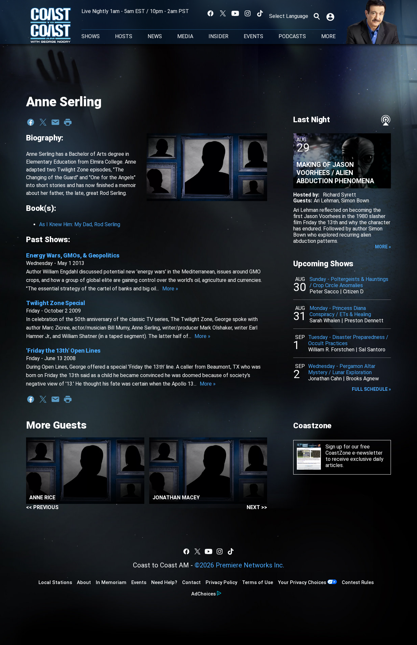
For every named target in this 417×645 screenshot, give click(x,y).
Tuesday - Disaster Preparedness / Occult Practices (348, 340)
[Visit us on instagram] (248, 13)
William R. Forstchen (331, 349)
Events (253, 36)
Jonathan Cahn (325, 378)
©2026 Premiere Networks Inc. (239, 565)
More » (170, 289)
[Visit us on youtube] (235, 13)
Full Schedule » (371, 389)
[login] (331, 16)
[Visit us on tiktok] (260, 13)
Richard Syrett (339, 195)
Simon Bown (355, 201)
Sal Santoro (372, 349)
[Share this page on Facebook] (30, 122)
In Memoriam (111, 582)
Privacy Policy (221, 582)
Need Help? (164, 582)
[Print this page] (67, 122)
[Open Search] (316, 16)
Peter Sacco (324, 291)
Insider (218, 36)
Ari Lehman (326, 201)
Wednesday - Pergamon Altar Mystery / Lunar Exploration (341, 369)
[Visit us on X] (223, 13)
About (84, 582)
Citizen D (353, 291)
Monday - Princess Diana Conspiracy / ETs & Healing (340, 311)
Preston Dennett (363, 320)
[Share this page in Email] (55, 122)
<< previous (42, 507)
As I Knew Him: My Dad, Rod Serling (79, 224)
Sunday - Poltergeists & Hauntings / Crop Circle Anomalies (348, 282)
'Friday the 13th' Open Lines (63, 350)
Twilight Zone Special (55, 303)
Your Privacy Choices (302, 582)
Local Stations (55, 582)
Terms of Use (257, 582)
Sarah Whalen (324, 320)
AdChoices (203, 594)
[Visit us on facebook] (210, 13)
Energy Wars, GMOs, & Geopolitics (73, 255)
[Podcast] (386, 120)
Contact (191, 582)
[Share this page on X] (43, 122)
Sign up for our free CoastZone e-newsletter (353, 450)
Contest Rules (358, 582)
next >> (257, 507)
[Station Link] (50, 26)
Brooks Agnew (362, 378)
